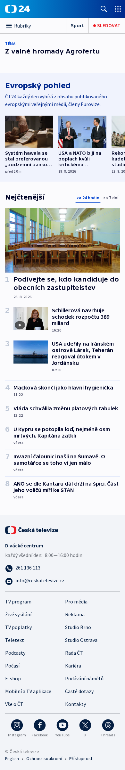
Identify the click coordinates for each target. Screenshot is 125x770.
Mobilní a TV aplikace (28, 691)
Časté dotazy (79, 691)
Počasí (12, 665)
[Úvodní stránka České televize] (32, 529)
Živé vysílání (18, 614)
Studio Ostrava (81, 640)
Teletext (14, 640)
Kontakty (75, 704)
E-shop (13, 678)
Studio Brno (78, 627)
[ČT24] (17, 9)
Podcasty (15, 653)
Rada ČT (74, 653)
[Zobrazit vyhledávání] (104, 9)
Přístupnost (80, 758)
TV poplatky (18, 627)
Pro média (76, 601)
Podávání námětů (84, 678)
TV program (18, 601)
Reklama (75, 614)
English (12, 758)
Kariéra (73, 665)
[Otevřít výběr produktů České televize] (118, 9)
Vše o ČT (14, 704)
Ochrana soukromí (44, 758)
